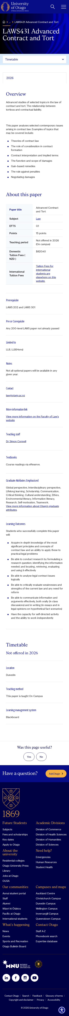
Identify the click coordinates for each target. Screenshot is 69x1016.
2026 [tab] (10, 78)
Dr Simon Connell (16, 441)
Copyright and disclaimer (21, 1000)
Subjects (7, 829)
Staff (5, 898)
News (6, 931)
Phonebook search (46, 936)
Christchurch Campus (48, 898)
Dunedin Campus (45, 903)
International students (15, 918)
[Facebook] (16, 978)
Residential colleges (13, 860)
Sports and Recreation (15, 941)
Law (38, 218)
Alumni (6, 903)
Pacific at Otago (11, 913)
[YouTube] (34, 978)
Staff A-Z (41, 931)
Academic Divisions (50, 823)
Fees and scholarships (15, 834)
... (10, 22)
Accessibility (54, 1000)
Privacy (40, 1000)
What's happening (16, 925)
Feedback (37, 996)
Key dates (8, 839)
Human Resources (46, 862)
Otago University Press (15, 865)
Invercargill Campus (47, 913)
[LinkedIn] (6, 978)
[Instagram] (25, 978)
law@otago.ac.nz (15, 395)
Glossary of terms (54, 996)
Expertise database (46, 941)
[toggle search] (52, 7)
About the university (10, 852)
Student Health (44, 867)
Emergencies (43, 857)
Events (6, 936)
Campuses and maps (51, 887)
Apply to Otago (11, 844)
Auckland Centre (45, 893)
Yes (29, 756)
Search (25, 996)
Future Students (15, 823)
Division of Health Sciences (51, 834)
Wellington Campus (46, 908)
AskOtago (54, 773)
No (41, 756)
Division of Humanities (48, 839)
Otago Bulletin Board (14, 946)
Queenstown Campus (48, 918)
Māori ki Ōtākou (12, 908)
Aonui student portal (14, 893)
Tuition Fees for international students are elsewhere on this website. (46, 273)
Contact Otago (47, 925)
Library (6, 870)
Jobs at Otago (10, 875)
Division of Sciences (47, 844)
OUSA (6, 880)
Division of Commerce (48, 829)
